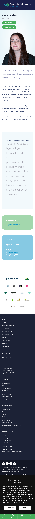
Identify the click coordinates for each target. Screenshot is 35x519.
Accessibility (18, 467)
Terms (3, 467)
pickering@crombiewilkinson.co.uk (12, 451)
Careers (4, 343)
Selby (4, 379)
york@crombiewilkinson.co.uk (11, 373)
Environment (24, 467)
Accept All (10, 507)
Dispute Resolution (13, 225)
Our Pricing (5, 328)
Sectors (4, 337)
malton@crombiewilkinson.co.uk (12, 425)
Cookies (12, 467)
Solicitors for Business (8, 334)
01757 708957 (7, 394)
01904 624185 (13, 252)
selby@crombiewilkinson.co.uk (11, 399)
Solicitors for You (7, 331)
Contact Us (5, 346)
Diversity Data (19, 469)
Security (17, 471)
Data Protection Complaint (8, 471)
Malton (4, 405)
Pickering (5, 431)
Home (4, 319)
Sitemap (13, 469)
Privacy (7, 467)
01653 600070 (7, 420)
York (3, 353)
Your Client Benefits (8, 325)
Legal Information (6, 469)
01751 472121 (7, 447)
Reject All (25, 507)
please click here (20, 502)
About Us (5, 322)
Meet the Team (6, 340)
